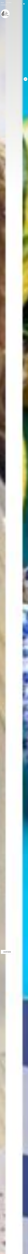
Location (9, 2)
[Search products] (25, 79)
